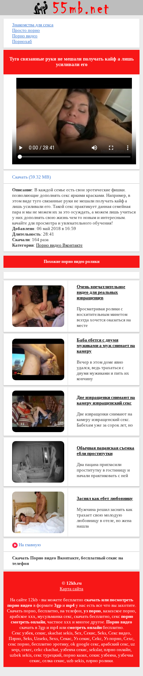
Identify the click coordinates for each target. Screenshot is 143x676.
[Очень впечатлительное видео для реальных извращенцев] (38, 305)
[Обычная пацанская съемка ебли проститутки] (38, 461)
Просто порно (26, 30)
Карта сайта (71, 588)
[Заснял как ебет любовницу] (38, 511)
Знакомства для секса (32, 24)
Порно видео (24, 35)
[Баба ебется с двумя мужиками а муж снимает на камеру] (38, 359)
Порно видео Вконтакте (59, 245)
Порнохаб (22, 41)
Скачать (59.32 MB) (31, 177)
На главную (29, 544)
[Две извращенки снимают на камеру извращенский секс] (38, 410)
